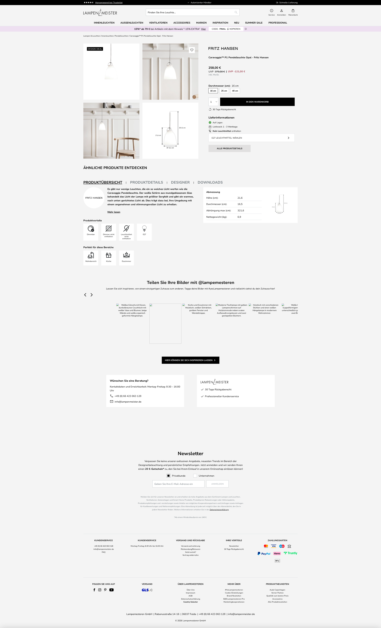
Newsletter (234, 546)
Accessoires (277, 599)
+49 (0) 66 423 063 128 (128, 395)
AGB (190, 595)
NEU (236, 22)
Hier (203, 28)
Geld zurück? (190, 552)
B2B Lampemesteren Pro (234, 599)
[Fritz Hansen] (223, 48)
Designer (180, 182)
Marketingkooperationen (234, 602)
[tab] (105, 182)
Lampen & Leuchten (91, 36)
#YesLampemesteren (234, 590)
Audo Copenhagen (277, 590)
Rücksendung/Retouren (190, 549)
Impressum (190, 592)
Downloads (210, 182)
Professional (277, 22)
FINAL (226, 28)
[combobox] (192, 12)
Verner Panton (277, 592)
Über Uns (191, 590)
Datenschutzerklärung (219, 509)
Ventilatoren (158, 22)
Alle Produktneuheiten (277, 602)
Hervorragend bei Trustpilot (108, 2)
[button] (111, 131)
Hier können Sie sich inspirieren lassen (189, 360)
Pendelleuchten (121, 36)
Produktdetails (146, 182)
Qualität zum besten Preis (277, 595)
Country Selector (190, 602)
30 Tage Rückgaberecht (234, 549)
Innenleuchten (108, 36)
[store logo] (100, 12)
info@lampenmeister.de (128, 401)
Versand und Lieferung (190, 546)
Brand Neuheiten (234, 595)
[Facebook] (94, 589)
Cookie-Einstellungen (234, 592)
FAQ (103, 552)
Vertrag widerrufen (190, 555)
